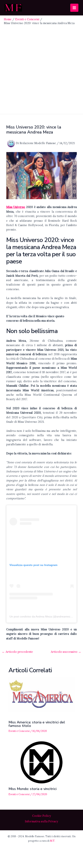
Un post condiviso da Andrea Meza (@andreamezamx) (42, 616)
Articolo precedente (17, 651)
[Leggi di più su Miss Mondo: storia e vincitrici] (41, 762)
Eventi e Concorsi (19, 730)
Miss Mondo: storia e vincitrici (32, 788)
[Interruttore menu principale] (74, 8)
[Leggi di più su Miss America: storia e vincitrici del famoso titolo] (41, 695)
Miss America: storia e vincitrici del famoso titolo (36, 724)
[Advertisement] (41, 68)
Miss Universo (15, 207)
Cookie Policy (41, 816)
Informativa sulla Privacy (41, 821)
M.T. (52, 840)
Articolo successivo (66, 651)
